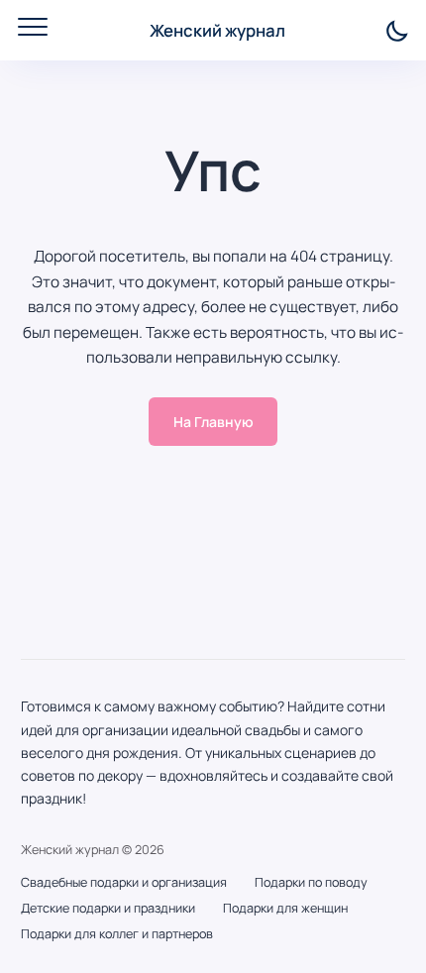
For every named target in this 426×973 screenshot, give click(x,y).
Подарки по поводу (311, 882)
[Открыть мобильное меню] (33, 27)
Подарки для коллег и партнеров (117, 933)
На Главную (213, 421)
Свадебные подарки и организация (124, 882)
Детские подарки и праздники (108, 908)
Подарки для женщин (285, 908)
